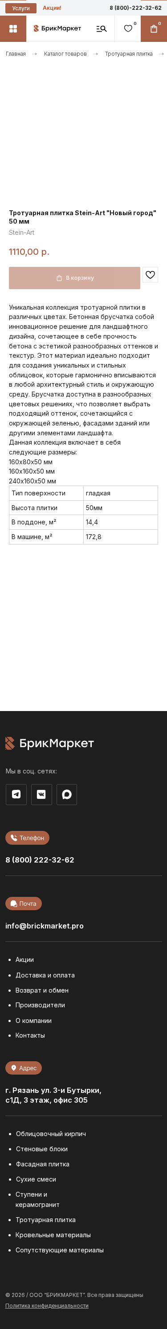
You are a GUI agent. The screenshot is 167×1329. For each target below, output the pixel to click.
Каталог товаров (65, 54)
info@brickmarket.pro (44, 925)
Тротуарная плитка (129, 54)
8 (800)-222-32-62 (136, 8)
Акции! (52, 8)
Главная (16, 54)
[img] (66, 794)
